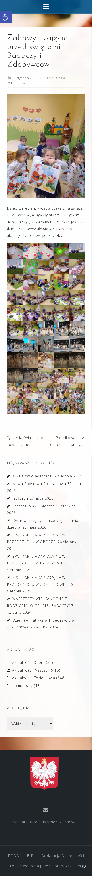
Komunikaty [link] (22, 685)
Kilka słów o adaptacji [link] (31, 476)
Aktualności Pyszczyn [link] (31, 670)
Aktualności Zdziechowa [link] (33, 677)
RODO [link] (13, 855)
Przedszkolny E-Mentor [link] (33, 506)
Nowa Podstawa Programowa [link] (39, 483)
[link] (6, 17)
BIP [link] (30, 855)
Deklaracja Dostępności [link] (62, 855)
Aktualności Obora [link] (28, 662)
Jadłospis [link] (20, 498)
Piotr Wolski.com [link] (66, 865)
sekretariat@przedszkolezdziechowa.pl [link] (46, 821)
